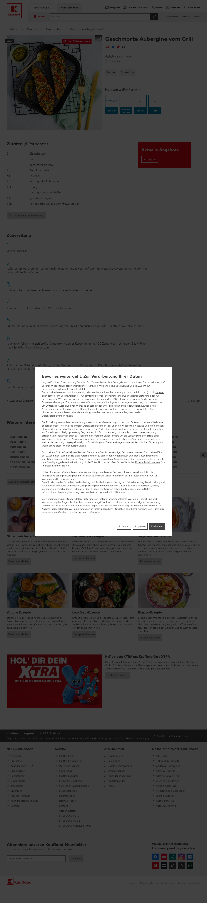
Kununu (164, 865)
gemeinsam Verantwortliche (62, 395)
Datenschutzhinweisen (147, 462)
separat (159, 392)
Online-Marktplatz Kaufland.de (175, 749)
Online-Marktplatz (42, 7)
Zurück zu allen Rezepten (21, 481)
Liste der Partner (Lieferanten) (84, 512)
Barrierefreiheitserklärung (189, 883)
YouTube (164, 857)
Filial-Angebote (69, 7)
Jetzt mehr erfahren (117, 675)
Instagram (181, 857)
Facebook (155, 857)
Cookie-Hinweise (168, 883)
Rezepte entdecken (18, 561)
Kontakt (196, 16)
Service (60, 749)
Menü (41, 16)
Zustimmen (157, 526)
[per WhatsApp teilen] (123, 46)
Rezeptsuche (53, 29)
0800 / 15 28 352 (51, 733)
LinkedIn (190, 857)
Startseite (12, 29)
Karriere (185, 16)
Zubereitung (127, 72)
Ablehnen (124, 526)
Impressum (133, 883)
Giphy (181, 865)
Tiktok (172, 865)
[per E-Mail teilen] (107, 46)
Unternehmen (172, 16)
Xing (172, 857)
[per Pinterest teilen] (118, 46)
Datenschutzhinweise (149, 883)
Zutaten (111, 72)
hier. (68, 465)
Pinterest (155, 865)
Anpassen (140, 526)
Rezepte (31, 29)
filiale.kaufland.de (20, 749)
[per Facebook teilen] (112, 46)
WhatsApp (190, 865)
